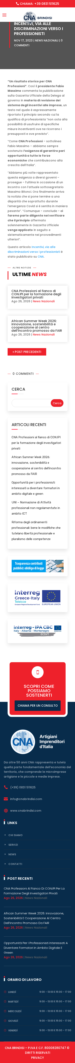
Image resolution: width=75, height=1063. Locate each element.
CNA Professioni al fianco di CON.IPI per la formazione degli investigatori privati (36, 294)
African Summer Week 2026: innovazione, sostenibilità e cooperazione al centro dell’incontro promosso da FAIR (36, 326)
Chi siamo (15, 835)
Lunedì (12, 992)
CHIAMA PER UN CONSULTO (38, 705)
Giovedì (13, 1021)
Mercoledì (14, 1011)
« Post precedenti (27, 352)
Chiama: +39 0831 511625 (39, 3)
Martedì (13, 1001)
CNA (41, 257)
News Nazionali (46, 40)
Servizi (13, 845)
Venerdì (13, 1030)
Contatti (15, 864)
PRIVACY (37, 1058)
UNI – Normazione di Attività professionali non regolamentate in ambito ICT (36, 508)
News (12, 854)
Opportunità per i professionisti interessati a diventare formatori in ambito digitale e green (36, 488)
